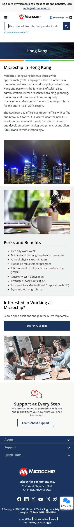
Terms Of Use (24, 518)
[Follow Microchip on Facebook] (19, 500)
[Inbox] (70, 17)
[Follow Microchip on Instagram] (47, 500)
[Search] (66, 26)
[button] (37, 326)
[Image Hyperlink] (29, 19)
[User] (58, 17)
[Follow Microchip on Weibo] (55, 500)
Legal (53, 518)
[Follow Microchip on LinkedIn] (26, 500)
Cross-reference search (16, 32)
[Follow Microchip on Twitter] (33, 500)
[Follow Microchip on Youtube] (40, 499)
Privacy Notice (41, 518)
